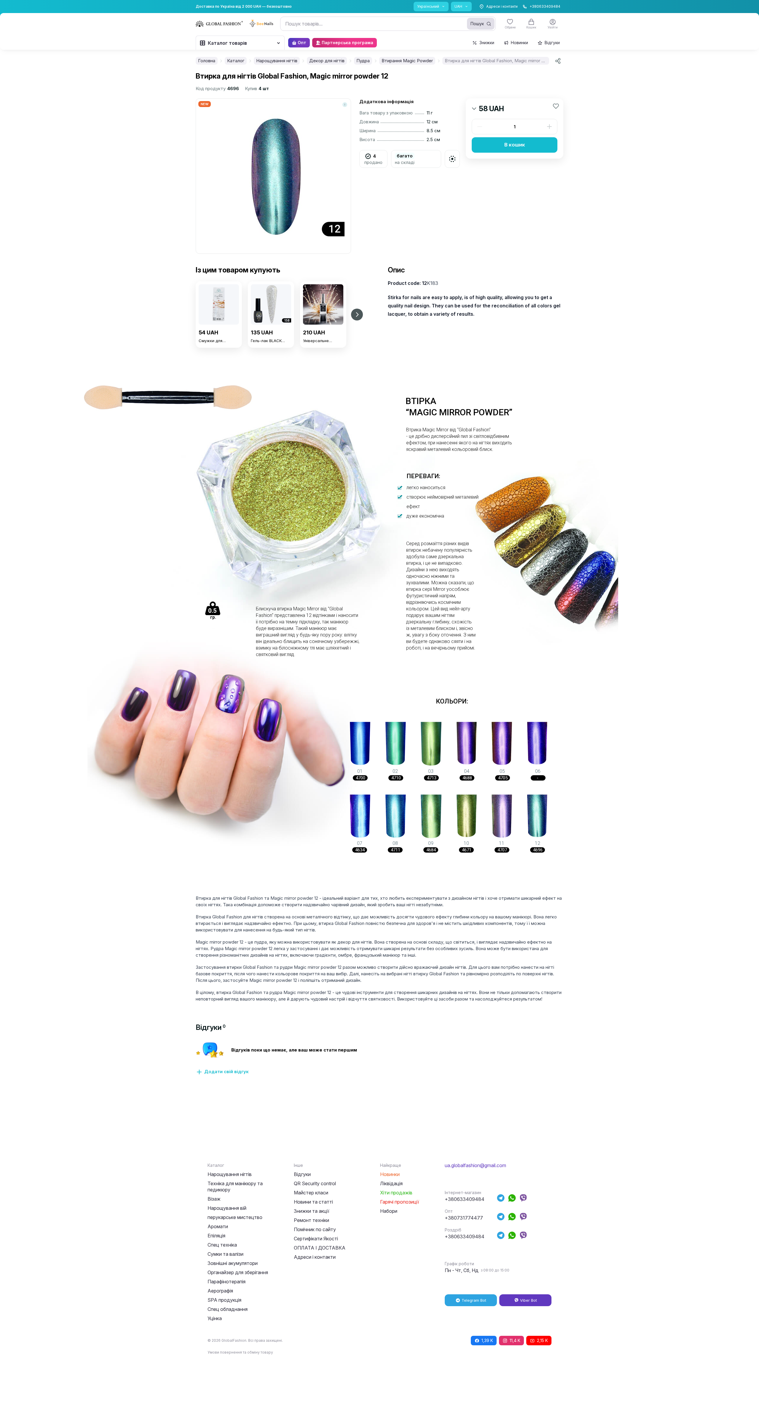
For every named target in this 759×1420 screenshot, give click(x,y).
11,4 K (515, 1340)
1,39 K (487, 1340)
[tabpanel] (379, 1062)
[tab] (211, 1027)
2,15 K (542, 1340)
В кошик (514, 145)
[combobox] (388, 24)
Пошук (477, 23)
